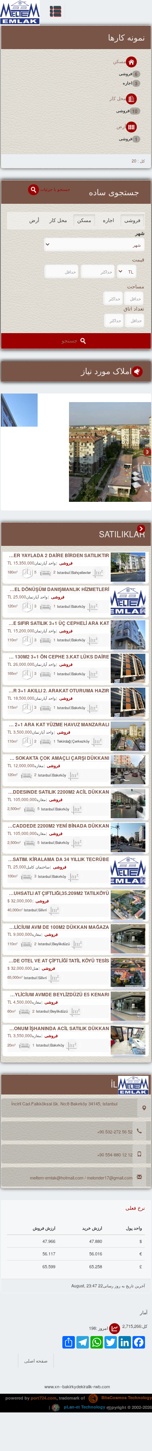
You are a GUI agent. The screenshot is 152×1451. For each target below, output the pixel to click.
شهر (140, 233)
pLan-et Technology (84, 1407)
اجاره (130, 83)
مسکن (119, 61)
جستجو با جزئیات (54, 189)
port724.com (44, 1397)
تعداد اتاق (134, 308)
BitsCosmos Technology (126, 1397)
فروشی (128, 74)
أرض (121, 126)
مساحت (135, 286)
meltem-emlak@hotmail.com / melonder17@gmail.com (81, 1177)
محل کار (118, 98)
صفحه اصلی (36, 1360)
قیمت (138, 259)
